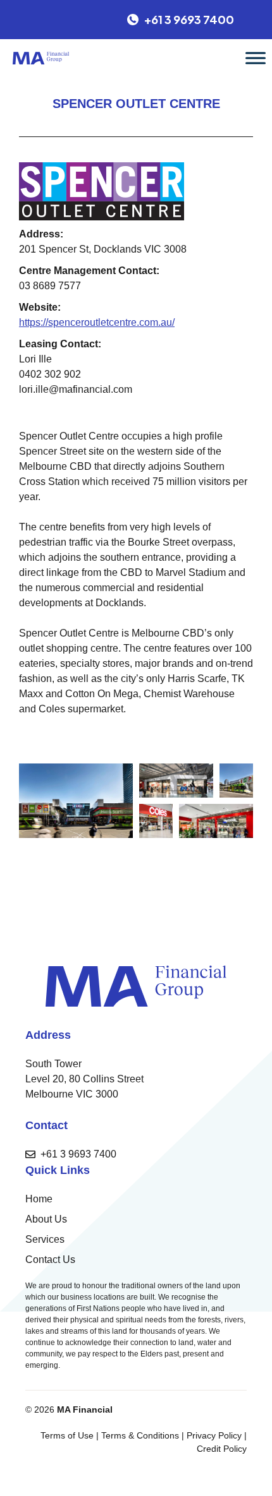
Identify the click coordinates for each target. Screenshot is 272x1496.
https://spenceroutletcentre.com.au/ (97, 322)
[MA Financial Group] (40, 58)
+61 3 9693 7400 (78, 1154)
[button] (76, 800)
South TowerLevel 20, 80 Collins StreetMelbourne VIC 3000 (84, 1078)
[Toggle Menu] (255, 58)
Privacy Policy (214, 1435)
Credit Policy (222, 1449)
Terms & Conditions (140, 1435)
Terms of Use (67, 1435)
